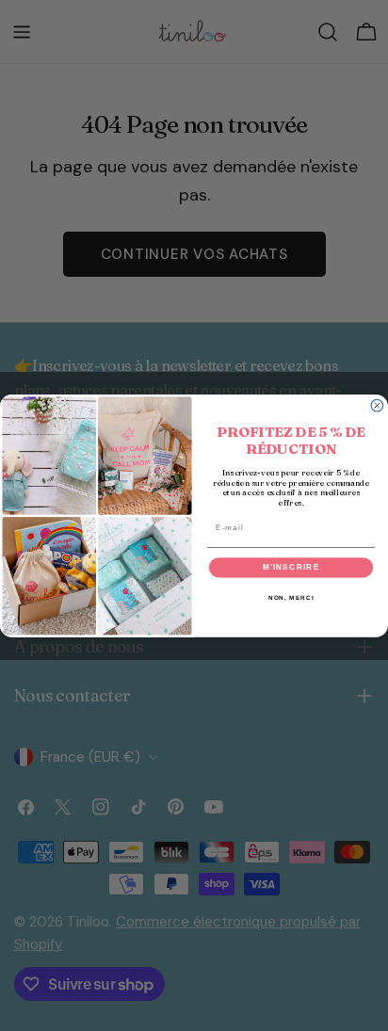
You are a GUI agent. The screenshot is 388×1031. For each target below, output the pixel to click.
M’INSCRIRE (291, 567)
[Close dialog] (377, 405)
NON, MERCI (291, 597)
